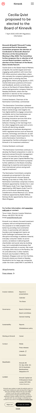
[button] (32, 4)
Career (21, 336)
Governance (6, 309)
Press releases (23, 347)
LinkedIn (21, 351)
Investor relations (7, 292)
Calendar (22, 298)
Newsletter (22, 355)
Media (21, 344)
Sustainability (6, 324)
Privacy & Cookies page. (26, 399)
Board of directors (25, 309)
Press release (7, 273)
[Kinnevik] (18, 4)
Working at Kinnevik (8, 336)
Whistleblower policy (26, 328)
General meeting (24, 317)
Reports (21, 324)
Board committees (25, 313)
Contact (5, 344)
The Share (22, 301)
